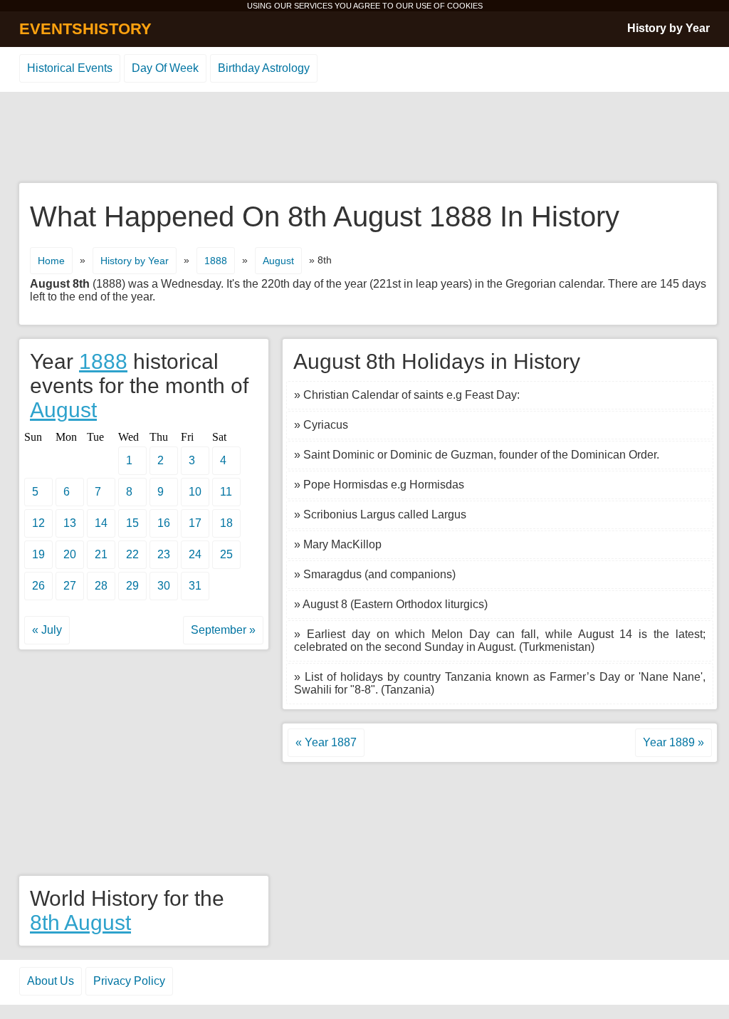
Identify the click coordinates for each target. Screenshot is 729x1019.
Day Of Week (165, 68)
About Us (50, 981)
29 (132, 586)
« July (47, 630)
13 (69, 523)
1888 (215, 260)
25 (226, 554)
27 (69, 586)
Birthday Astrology (264, 68)
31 (195, 586)
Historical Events (69, 68)
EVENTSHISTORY (85, 29)
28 (101, 586)
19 (38, 554)
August (278, 260)
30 (163, 586)
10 (195, 492)
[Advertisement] (364, 138)
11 (226, 492)
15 (132, 523)
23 (163, 554)
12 (38, 523)
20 (69, 554)
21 (101, 554)
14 (101, 523)
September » (223, 630)
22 (132, 554)
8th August (80, 922)
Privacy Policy (129, 981)
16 (163, 523)
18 (226, 523)
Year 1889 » (673, 742)
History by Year (668, 28)
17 (195, 523)
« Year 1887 (326, 742)
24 (195, 554)
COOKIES (465, 5)
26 (38, 586)
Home (51, 260)
